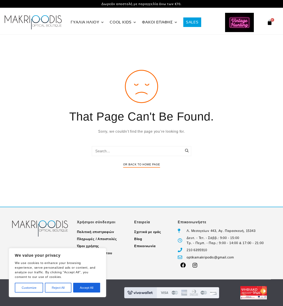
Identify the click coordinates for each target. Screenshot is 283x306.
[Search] (186, 151)
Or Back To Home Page (141, 164)
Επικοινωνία (145, 246)
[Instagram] (195, 265)
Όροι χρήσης (88, 246)
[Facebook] (183, 265)
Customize (29, 287)
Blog (138, 239)
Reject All (58, 287)
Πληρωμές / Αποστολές (97, 239)
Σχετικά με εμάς (147, 232)
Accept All (86, 287)
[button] (88, 22)
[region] (57, 272)
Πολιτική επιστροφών (95, 232)
